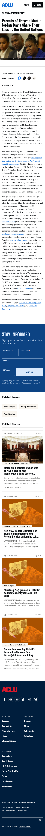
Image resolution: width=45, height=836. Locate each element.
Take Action (29, 731)
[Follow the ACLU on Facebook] (4, 699)
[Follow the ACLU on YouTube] (10, 699)
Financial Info (8, 731)
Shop (26, 726)
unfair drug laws (8, 221)
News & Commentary (12, 14)
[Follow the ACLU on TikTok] (23, 699)
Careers (5, 721)
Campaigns (7, 756)
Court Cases (7, 761)
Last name (25, 351)
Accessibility (22, 810)
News (4, 776)
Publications (7, 781)
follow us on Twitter (15, 305)
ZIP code (6, 370)
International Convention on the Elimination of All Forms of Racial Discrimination (22, 160)
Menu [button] (27, 4)
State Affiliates (9, 741)
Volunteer (28, 736)
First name (7, 351)
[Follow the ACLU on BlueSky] (35, 699)
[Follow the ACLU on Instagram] (17, 699)
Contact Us (7, 726)
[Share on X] (24, 79)
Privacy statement (22, 807)
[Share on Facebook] (19, 79)
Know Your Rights (10, 771)
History (5, 736)
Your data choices (8, 810)
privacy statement (33, 383)
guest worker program (19, 240)
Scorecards (7, 786)
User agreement (7, 807)
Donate (37, 4)
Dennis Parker (7, 73)
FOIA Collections (9, 766)
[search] (40, 820)
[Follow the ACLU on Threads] (29, 699)
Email (5, 360)
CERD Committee (24, 288)
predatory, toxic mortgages (13, 234)
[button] (29, 78)
